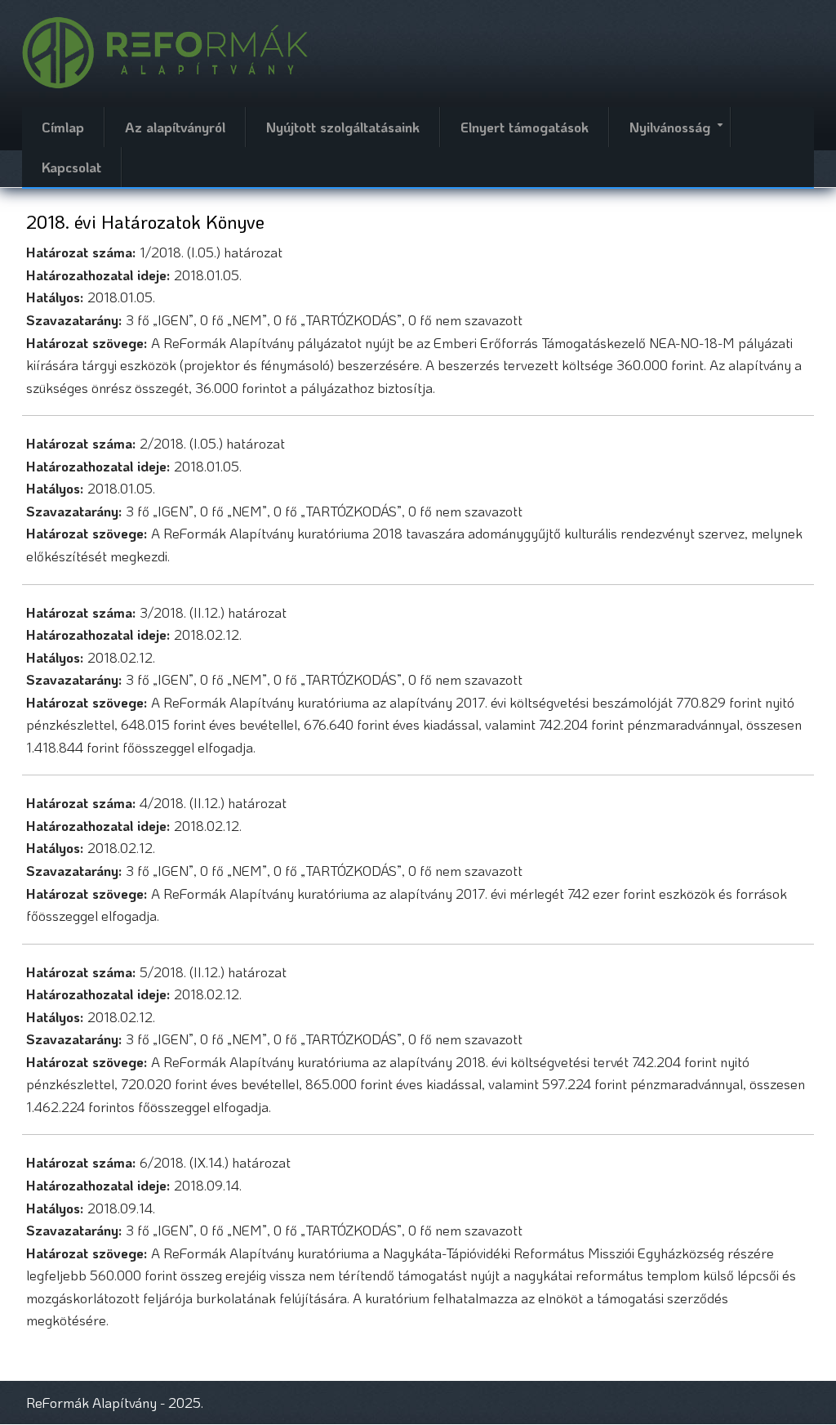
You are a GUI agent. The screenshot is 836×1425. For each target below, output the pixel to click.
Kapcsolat (71, 167)
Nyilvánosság (679, 132)
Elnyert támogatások (524, 127)
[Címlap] (165, 51)
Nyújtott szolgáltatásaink (343, 127)
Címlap (63, 127)
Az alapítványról (175, 127)
